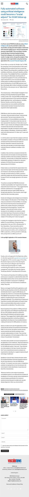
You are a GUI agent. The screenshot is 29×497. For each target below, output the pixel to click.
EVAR (26, 390)
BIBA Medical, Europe (14, 476)
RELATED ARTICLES (9, 394)
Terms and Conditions (11, 484)
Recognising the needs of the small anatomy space (14, 404)
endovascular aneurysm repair (18, 390)
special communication (20, 258)
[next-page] (15, 411)
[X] (17, 489)
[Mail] (14, 489)
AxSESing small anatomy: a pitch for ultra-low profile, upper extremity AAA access (5, 405)
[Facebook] (8, 489)
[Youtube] (20, 489)
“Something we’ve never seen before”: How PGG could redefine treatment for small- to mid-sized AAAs (24, 406)
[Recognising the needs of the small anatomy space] (14, 400)
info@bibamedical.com (16, 480)
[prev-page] (13, 411)
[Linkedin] (11, 489)
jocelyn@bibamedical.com (20, 467)
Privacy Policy (20, 484)
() (18, 60)
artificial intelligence (6, 390)
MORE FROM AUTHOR (19, 394)
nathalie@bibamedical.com (21, 469)
